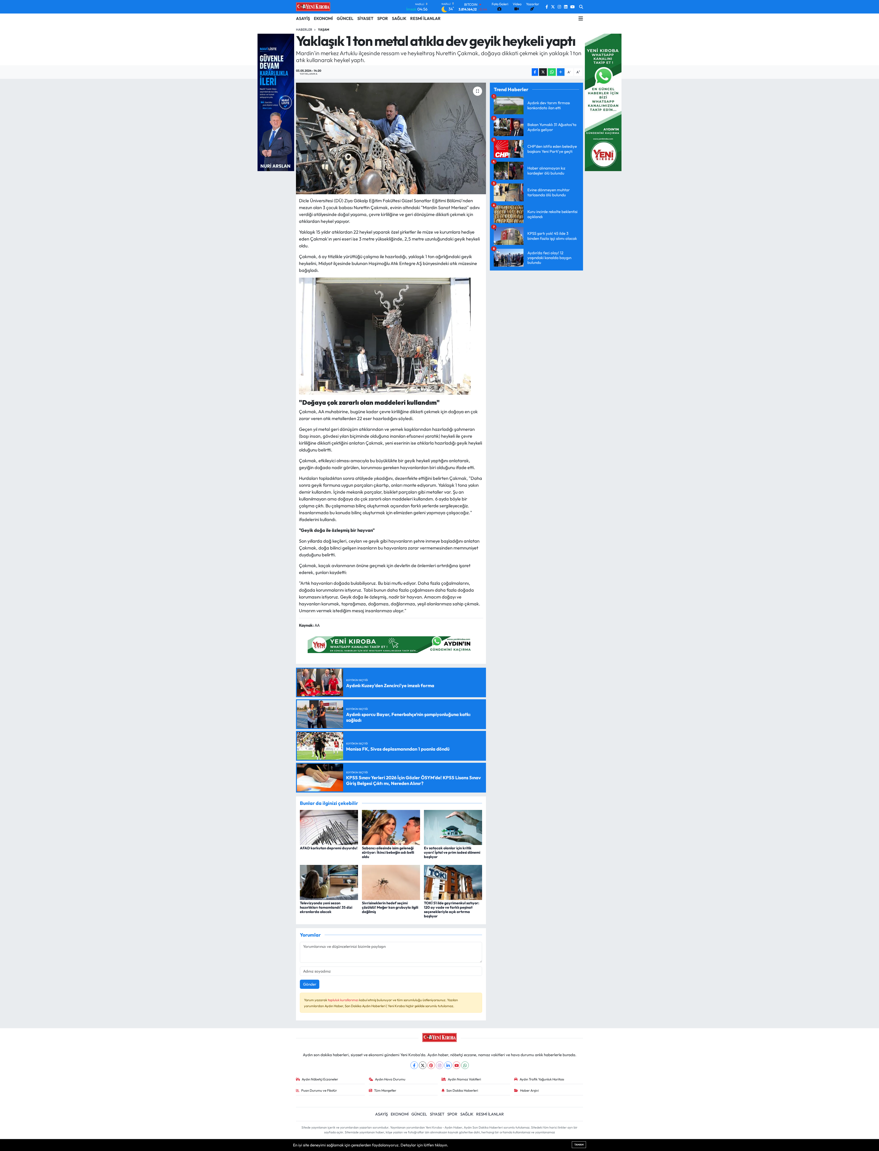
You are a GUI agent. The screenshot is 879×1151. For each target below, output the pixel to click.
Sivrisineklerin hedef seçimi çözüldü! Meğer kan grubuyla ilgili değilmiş (390, 907)
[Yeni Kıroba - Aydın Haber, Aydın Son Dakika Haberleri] (313, 6)
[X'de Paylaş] (543, 72)
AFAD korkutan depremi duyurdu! (329, 848)
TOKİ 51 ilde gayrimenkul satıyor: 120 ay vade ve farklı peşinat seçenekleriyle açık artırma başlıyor (451, 910)
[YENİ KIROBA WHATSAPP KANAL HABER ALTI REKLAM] (391, 644)
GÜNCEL (345, 18)
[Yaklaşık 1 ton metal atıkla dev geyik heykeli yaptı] (391, 138)
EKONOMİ (323, 18)
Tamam (578, 1144)
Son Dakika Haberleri (462, 1090)
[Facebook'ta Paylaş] (535, 72)
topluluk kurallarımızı (343, 1000)
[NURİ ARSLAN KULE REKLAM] (276, 101)
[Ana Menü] (580, 19)
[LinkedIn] (448, 1065)
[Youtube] (456, 1065)
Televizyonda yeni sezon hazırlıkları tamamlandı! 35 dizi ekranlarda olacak (326, 907)
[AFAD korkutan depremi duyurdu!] (329, 826)
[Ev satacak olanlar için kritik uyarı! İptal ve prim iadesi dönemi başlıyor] (453, 826)
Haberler (304, 29)
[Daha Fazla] (560, 72)
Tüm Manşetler (385, 1090)
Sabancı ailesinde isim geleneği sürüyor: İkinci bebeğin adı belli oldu (388, 852)
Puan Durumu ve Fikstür (319, 1090)
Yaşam (323, 29)
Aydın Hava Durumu (390, 1079)
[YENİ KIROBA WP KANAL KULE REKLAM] (603, 101)
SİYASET (365, 18)
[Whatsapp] (465, 1065)
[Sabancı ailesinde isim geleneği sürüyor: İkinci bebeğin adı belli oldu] (391, 826)
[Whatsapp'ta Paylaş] (552, 72)
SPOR (382, 18)
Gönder (309, 984)
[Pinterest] (431, 1065)
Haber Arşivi (529, 1090)
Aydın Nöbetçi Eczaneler (320, 1079)
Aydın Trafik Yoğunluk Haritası (542, 1079)
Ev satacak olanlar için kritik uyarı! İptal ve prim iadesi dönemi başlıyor (452, 852)
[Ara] (581, 7)
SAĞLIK (399, 18)
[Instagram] (439, 1065)
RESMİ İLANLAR (425, 18)
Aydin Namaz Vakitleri (464, 1079)
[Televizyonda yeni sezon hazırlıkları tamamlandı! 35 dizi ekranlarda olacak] (329, 881)
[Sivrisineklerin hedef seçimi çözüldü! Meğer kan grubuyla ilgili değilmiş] (391, 881)
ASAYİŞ (303, 18)
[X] (422, 1065)
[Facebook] (414, 1065)
